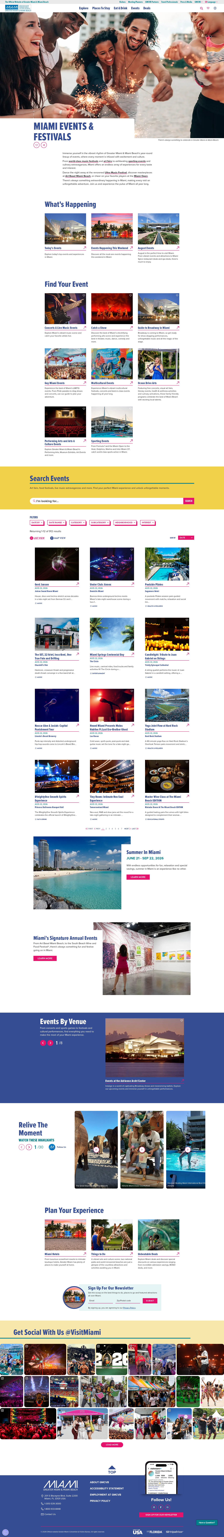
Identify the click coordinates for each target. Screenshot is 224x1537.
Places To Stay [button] (101, 8)
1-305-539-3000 (52, 1503)
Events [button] (135, 8)
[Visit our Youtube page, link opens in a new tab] (167, 1507)
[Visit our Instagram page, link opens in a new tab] (154, 1507)
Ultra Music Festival (116, 172)
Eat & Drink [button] (120, 8)
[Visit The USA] (138, 1531)
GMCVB (198, 2)
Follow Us (61, 1147)
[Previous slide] (43, 1043)
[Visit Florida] (154, 1531)
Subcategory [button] (98, 522)
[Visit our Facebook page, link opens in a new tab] (160, 1507)
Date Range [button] (55, 522)
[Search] (188, 501)
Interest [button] (146, 522)
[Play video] (96, 1150)
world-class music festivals (83, 161)
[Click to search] (34, 501)
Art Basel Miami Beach (78, 176)
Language (212, 2)
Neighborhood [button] (123, 522)
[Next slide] (50, 1043)
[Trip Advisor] (174, 1531)
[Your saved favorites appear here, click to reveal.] (208, 8)
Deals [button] (146, 8)
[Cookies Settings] (5, 1532)
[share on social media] (44, 145)
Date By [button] (36, 522)
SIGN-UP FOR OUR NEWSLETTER (161, 1514)
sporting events (137, 161)
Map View (59, 538)
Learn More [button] (138, 877)
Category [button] (76, 522)
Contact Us (50, 1514)
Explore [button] (83, 8)
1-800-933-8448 (52, 1509)
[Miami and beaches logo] (61, 1485)
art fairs (108, 161)
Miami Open (141, 176)
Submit (150, 1300)
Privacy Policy (129, 1307)
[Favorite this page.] (37, 145)
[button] (201, 8)
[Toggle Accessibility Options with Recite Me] (215, 8)
